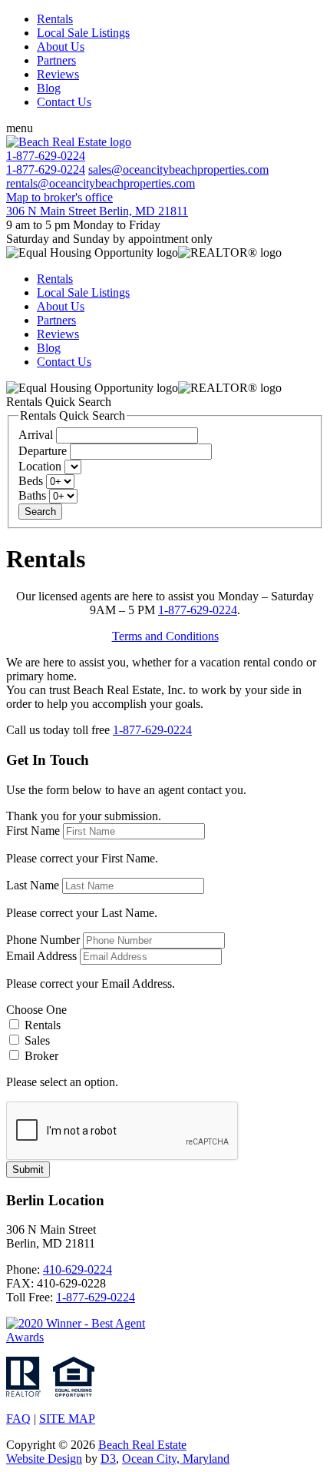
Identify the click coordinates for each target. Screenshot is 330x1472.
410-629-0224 (77, 1269)
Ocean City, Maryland (175, 1458)
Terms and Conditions (165, 636)
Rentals (55, 18)
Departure (42, 450)
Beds (30, 480)
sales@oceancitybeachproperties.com (178, 169)
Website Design (44, 1458)
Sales (35, 1040)
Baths (32, 495)
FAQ (18, 1418)
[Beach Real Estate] (68, 141)
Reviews (58, 74)
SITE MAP (67, 1418)
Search (40, 511)
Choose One (36, 1009)
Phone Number (43, 939)
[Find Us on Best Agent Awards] (83, 1337)
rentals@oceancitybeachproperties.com (100, 183)
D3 (108, 1458)
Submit (28, 1169)
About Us (60, 46)
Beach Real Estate (142, 1444)
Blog (49, 88)
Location (39, 466)
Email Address (41, 955)
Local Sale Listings (83, 32)
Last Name (32, 885)
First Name (33, 830)
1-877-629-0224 (45, 169)
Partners (56, 60)
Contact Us (64, 101)
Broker (39, 1055)
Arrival (35, 434)
